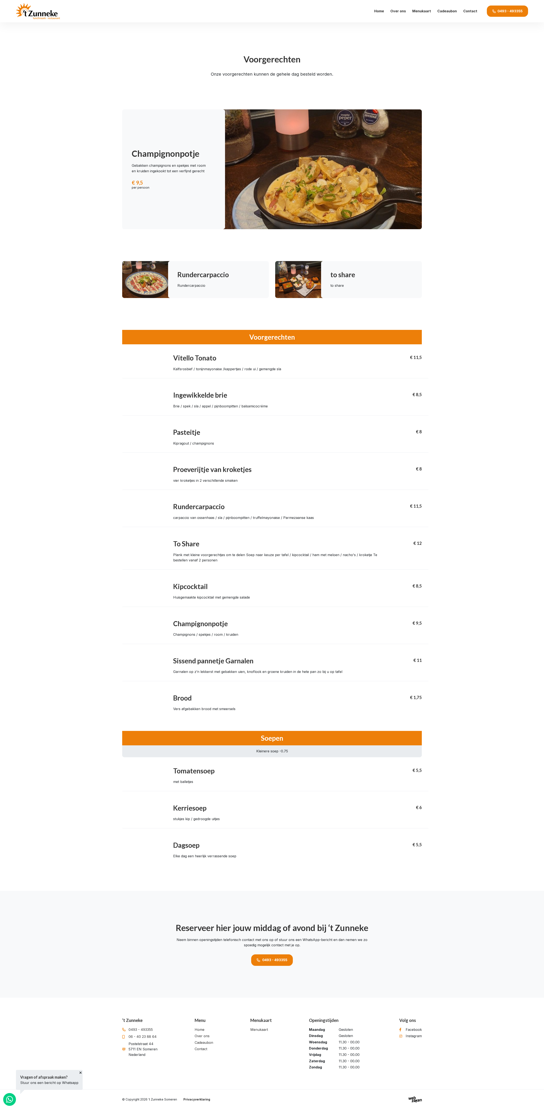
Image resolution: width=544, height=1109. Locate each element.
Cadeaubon (447, 11)
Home (379, 11)
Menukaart (421, 11)
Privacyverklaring (196, 1099)
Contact (470, 11)
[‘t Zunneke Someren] (38, 11)
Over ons (398, 11)
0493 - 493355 (274, 960)
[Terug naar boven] (535, 1100)
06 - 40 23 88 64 (143, 1036)
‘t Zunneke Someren (162, 1099)
